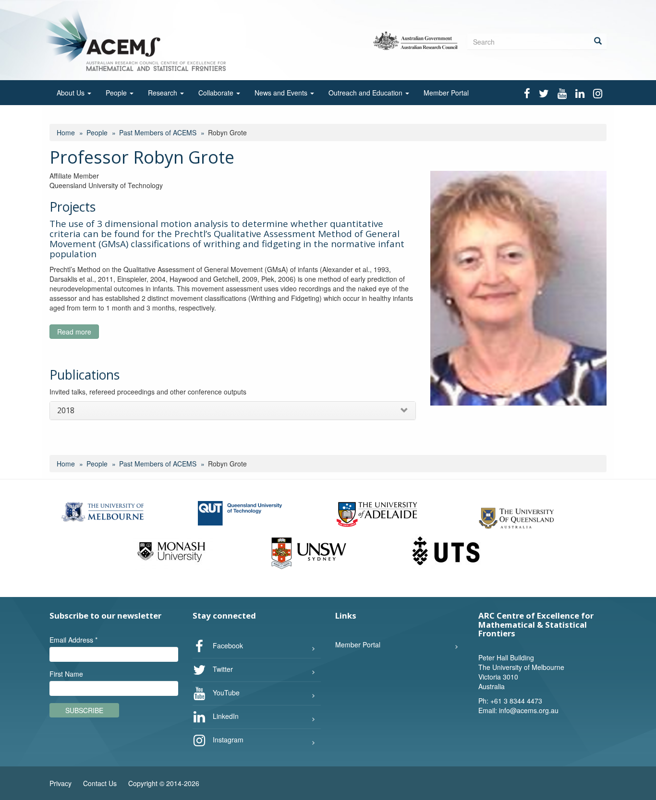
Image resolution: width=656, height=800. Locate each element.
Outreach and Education (366, 92)
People (117, 92)
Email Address (73, 640)
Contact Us (100, 783)
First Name (66, 674)
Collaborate (216, 92)
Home (66, 132)
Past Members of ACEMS (157, 132)
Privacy (60, 783)
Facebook (227, 645)
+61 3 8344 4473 (516, 700)
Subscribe (84, 710)
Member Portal (446, 92)
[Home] (137, 39)
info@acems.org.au (529, 710)
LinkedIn (225, 716)
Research (163, 92)
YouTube (225, 692)
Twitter (222, 669)
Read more (78, 333)
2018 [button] (65, 410)
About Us (71, 92)
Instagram (227, 739)
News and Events (282, 92)
